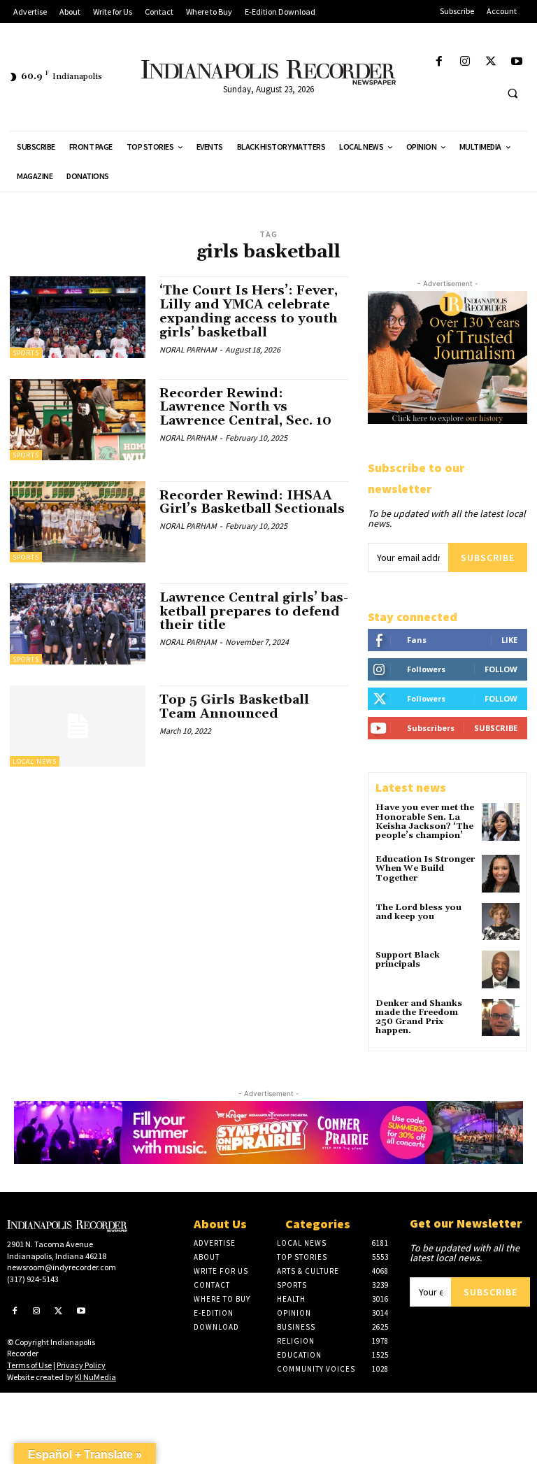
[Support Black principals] (501, 969)
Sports (26, 352)
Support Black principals (407, 959)
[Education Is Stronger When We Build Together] (501, 874)
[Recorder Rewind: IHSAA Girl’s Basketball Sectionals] (77, 521)
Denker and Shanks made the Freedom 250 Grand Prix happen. (418, 1017)
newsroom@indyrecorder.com (61, 1267)
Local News (35, 761)
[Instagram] (464, 61)
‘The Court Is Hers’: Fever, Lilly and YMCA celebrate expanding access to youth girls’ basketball (248, 311)
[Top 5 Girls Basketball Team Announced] (77, 726)
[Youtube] (517, 61)
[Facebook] (438, 61)
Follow (501, 669)
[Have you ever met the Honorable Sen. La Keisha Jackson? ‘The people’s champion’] (501, 822)
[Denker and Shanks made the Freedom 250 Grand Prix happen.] (501, 1018)
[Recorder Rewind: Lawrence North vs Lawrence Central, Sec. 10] (77, 419)
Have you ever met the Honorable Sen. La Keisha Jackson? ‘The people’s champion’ (424, 821)
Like (509, 639)
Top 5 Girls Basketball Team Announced (234, 707)
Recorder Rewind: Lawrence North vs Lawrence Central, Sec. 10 (245, 407)
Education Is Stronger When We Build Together (425, 868)
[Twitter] (491, 61)
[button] (512, 93)
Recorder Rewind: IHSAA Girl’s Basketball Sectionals (252, 503)
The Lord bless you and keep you (418, 912)
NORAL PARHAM (188, 349)
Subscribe (488, 557)
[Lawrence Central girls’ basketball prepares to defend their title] (77, 624)
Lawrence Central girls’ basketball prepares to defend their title (253, 612)
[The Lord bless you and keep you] (501, 922)
